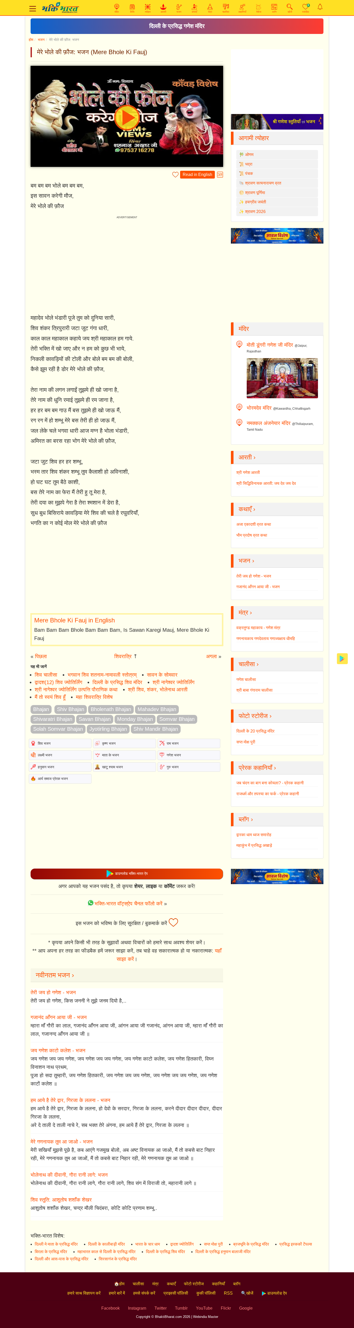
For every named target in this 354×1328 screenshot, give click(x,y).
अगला (211, 656)
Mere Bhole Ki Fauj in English (74, 620)
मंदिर (244, 328)
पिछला (41, 656)
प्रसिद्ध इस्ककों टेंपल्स (295, 1244)
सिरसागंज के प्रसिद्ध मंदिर (118, 1259)
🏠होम (119, 1284)
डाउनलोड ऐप (276, 1293)
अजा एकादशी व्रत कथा (253, 524)
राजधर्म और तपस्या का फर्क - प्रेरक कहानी (267, 794)
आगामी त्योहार (254, 137)
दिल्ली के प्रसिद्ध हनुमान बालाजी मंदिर (223, 1251)
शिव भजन (44, 743)
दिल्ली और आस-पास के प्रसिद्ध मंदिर (61, 1259)
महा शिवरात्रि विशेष (94, 697)
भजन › (246, 560)
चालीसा (138, 1284)
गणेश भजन (174, 755)
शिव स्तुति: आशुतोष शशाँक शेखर (61, 1200)
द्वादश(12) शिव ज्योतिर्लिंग (58, 682)
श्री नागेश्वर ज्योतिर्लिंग (173, 682)
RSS (228, 1293)
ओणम (249, 154)
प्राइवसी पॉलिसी (176, 1293)
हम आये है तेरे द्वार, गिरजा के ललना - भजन (70, 1100)
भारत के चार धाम (147, 1244)
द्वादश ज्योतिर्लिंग (182, 1244)
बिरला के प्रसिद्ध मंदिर (51, 1251)
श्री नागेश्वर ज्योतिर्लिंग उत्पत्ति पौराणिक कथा (76, 689)
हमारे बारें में (117, 1293)
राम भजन (173, 743)
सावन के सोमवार (162, 675)
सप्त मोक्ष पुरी (245, 742)
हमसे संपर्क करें (144, 1293)
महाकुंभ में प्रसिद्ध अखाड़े (254, 845)
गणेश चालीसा (246, 679)
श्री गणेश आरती (248, 472)
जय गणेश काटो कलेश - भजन (58, 1050)
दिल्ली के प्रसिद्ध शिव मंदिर (117, 682)
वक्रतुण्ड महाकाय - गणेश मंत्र (258, 628)
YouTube (204, 1308)
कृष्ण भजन (109, 743)
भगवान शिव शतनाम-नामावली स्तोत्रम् (102, 675)
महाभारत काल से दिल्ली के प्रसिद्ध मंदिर (106, 1251)
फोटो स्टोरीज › (255, 715)
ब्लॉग (236, 1284)
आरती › (247, 457)
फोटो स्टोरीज (194, 1284)
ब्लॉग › (246, 819)
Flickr (226, 1308)
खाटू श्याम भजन (112, 767)
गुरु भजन (173, 767)
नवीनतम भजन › (55, 975)
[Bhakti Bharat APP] (342, 658)
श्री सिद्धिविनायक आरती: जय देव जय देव (266, 483)
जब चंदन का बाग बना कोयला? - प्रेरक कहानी (270, 783)
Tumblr (181, 1308)
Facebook (110, 1308)
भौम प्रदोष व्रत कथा (251, 535)
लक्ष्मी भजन (45, 755)
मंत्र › (245, 612)
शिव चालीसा (46, 675)
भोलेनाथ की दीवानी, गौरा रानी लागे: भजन (69, 1175)
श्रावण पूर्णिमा (255, 192)
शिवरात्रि (123, 656)
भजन (41, 40)
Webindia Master (205, 1317)
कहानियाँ (218, 1284)
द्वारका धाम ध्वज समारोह (253, 835)
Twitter (160, 1308)
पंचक (249, 173)
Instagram (137, 1308)
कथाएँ (171, 1284)
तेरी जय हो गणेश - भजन (53, 992)
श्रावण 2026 (255, 211)
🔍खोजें (247, 1293)
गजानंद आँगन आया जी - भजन (59, 1017)
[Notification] (320, 7)
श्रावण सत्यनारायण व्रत (263, 183)
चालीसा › (249, 664)
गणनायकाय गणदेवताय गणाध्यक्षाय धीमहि (265, 638)
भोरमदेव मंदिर (259, 408)
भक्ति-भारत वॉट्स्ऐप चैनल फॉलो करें (128, 903)
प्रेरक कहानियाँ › (257, 767)
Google (246, 1308)
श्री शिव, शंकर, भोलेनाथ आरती (158, 689)
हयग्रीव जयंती (255, 202)
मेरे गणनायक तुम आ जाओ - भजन (62, 1142)
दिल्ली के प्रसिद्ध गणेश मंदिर (177, 26)
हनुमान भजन (46, 767)
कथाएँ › (247, 509)
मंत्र (155, 1284)
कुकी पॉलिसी (206, 1293)
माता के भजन (110, 755)
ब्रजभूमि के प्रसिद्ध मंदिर (251, 1244)
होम (31, 40)
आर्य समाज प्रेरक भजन (53, 779)
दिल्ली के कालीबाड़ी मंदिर (106, 1244)
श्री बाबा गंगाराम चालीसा (254, 690)
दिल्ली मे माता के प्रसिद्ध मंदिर (56, 1244)
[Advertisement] (127, 571)
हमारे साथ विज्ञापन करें (84, 1293)
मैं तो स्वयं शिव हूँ (50, 697)
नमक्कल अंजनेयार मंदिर (269, 423)
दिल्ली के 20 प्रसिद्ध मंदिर (255, 731)
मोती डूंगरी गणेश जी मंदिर (270, 345)
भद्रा (248, 164)
